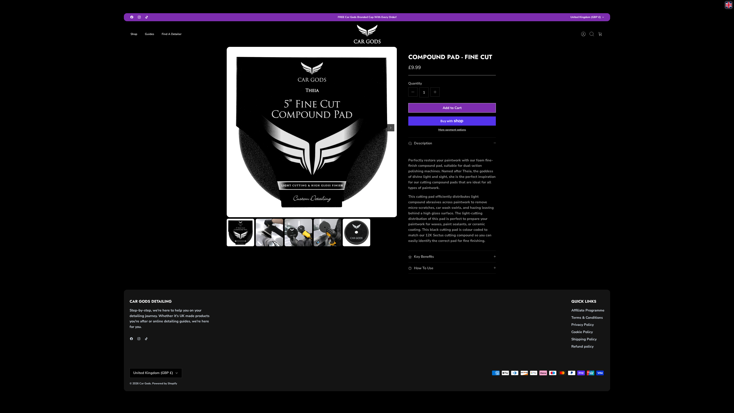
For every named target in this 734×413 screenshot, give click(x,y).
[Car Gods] (367, 34)
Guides (149, 34)
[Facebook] (132, 17)
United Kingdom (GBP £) (585, 17)
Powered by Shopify (164, 383)
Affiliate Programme (587, 310)
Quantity (415, 83)
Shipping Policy (584, 339)
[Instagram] (139, 17)
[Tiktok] (146, 17)
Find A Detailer (172, 34)
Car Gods (145, 383)
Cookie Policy (582, 332)
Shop (134, 34)
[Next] (390, 128)
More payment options (452, 130)
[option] (312, 132)
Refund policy (582, 346)
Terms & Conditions (587, 317)
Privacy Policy (582, 324)
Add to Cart (452, 108)
